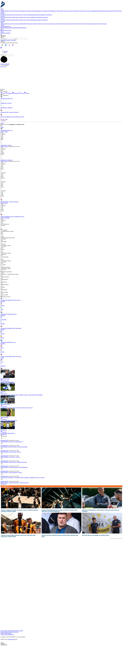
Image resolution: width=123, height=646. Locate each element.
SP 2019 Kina (49, 14)
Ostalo (14, 14)
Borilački (24, 23)
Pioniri (6, 203)
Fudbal (3, 27)
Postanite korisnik (5, 632)
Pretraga (10, 633)
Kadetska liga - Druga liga (6, 160)
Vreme (6, 119)
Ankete (6, 634)
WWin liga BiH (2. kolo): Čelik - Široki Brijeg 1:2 (12, 441)
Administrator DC (5, 440)
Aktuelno (16, 93)
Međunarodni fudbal (96, 11)
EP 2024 (116, 11)
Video (58, 23)
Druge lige (17, 11)
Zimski (2, 23)
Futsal (64, 11)
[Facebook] (5, 45)
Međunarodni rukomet (36, 17)
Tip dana (105, 23)
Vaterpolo (35, 23)
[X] (9, 45)
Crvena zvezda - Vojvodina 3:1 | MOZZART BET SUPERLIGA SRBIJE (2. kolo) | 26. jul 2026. (23, 477)
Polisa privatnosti (19, 630)
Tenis (12, 23)
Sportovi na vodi (53, 23)
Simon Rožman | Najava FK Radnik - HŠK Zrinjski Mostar (14, 446)
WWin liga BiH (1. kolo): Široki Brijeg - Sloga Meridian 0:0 (14, 467)
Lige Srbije (81, 11)
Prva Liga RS (4, 17)
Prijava (3, 35)
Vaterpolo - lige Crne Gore (43, 23)
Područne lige (30, 11)
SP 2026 (2, 12)
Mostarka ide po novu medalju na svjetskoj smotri (95, 535)
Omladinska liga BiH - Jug (7, 130)
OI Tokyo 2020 (99, 23)
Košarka (13, 27)
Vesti (2, 8)
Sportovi (3, 119)
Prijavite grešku (4, 633)
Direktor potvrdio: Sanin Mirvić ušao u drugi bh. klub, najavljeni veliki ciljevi (60, 535)
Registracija (13, 40)
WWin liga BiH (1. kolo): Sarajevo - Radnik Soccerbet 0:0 (14, 462)
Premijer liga (9, 14)
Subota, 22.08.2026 (5, 64)
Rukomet (24, 27)
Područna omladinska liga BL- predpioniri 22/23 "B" (12, 216)
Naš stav (79, 23)
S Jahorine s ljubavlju (5, 26)
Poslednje (9, 93)
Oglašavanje (15, 632)
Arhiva (3, 89)
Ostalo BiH (76, 11)
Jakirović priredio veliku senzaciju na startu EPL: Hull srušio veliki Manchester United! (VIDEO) (18, 535)
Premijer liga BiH (4, 11)
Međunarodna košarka (33, 14)
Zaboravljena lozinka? (6, 40)
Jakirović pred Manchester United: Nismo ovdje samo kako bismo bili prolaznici (100, 510)
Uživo (4, 66)
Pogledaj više (4, 434)
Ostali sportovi (69, 23)
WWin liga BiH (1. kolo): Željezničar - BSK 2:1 (11, 472)
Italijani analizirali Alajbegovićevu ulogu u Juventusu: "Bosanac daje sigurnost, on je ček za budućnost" (59, 510)
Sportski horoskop (91, 23)
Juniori (6, 131)
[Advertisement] (61, 78)
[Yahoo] (13, 45)
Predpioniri (7, 217)
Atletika (20, 23)
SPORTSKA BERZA (6, 33)
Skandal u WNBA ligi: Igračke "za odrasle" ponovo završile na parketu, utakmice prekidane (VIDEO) (19, 510)
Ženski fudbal (60, 11)
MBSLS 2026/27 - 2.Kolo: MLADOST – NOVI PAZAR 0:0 (14, 482)
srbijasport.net (11, 639)
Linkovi (2, 634)
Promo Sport (84, 23)
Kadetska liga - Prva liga (6, 145)
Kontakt (10, 632)
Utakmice (5, 51)
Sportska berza (7, 23)
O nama (5, 630)
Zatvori (2, 643)
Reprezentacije (104, 11)
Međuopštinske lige (38, 11)
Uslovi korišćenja (11, 630)
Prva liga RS (11, 11)
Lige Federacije (69, 11)
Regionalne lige (23, 11)
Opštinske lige (46, 11)
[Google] (2, 45)
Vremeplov (62, 23)
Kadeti (6, 146)
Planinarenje (29, 23)
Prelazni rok (111, 11)
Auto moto (16, 23)
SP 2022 (120, 11)
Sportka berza (11, 634)
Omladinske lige (53, 11)
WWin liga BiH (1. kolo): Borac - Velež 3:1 (10, 457)
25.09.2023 (3, 120)
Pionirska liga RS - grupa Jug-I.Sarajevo (10, 201)
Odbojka (18, 27)
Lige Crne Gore (87, 11)
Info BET (74, 23)
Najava (22, 93)
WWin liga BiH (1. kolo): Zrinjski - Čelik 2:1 (11, 452)
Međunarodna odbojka (36, 19)
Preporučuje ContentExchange (115, 538)
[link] (61, 138)
